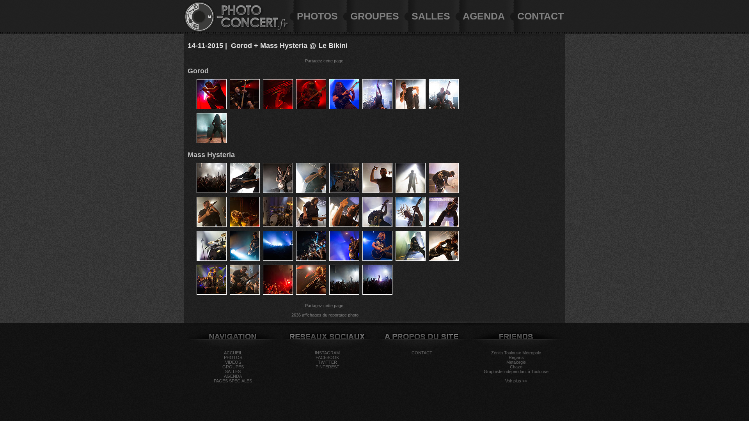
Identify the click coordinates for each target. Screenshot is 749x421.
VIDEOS (233, 362)
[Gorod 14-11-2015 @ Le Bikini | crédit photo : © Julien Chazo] (212, 107)
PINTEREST (327, 366)
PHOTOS (317, 16)
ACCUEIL (233, 352)
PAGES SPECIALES (233, 381)
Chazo (516, 366)
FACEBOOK (327, 357)
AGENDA (484, 16)
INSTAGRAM (327, 352)
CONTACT (540, 16)
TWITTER (327, 362)
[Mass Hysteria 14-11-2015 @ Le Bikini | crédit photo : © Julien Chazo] (212, 191)
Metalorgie (516, 362)
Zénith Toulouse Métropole (516, 352)
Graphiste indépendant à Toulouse (516, 371)
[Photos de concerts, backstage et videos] (199, 30)
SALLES (431, 16)
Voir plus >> (516, 381)
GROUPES (374, 16)
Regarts (516, 357)
